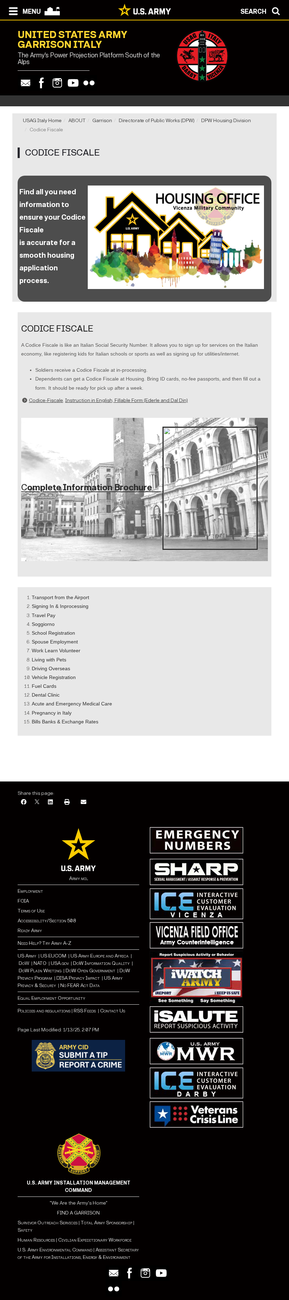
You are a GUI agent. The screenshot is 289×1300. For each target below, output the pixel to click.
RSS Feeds (85, 1011)
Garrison (102, 121)
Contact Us (112, 1011)
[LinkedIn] (50, 802)
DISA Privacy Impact (78, 978)
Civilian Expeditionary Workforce (94, 1240)
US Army (27, 956)
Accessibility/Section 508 (47, 921)
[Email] (25, 83)
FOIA (23, 901)
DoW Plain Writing (40, 971)
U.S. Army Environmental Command (55, 1250)
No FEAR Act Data (80, 985)
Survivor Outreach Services (48, 1223)
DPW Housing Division (226, 121)
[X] (37, 802)
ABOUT (77, 121)
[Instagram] (57, 83)
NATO (40, 963)
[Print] (67, 802)
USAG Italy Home (42, 121)
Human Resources (36, 1240)
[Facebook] (41, 83)
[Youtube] (73, 83)
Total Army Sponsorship (106, 1223)
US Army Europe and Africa (99, 956)
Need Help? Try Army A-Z (44, 943)
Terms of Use (31, 911)
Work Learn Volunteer (56, 650)
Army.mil (78, 878)
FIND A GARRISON (78, 1213)
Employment (30, 891)
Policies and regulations (44, 1011)
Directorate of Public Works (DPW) (157, 121)
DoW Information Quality (101, 963)
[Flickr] (89, 83)
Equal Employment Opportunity (51, 998)
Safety (25, 1230)
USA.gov (60, 963)
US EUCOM (53, 956)
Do (22, 963)
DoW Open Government (90, 971)
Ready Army (30, 931)
